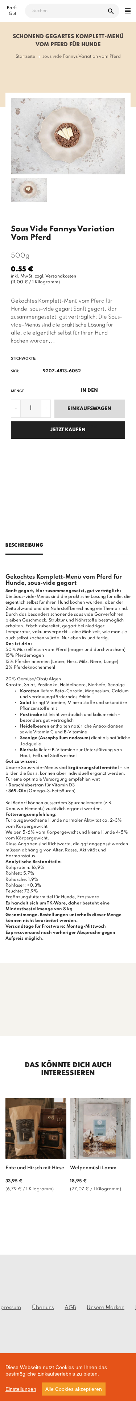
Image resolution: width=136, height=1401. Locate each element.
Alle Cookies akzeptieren (73, 1389)
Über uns (43, 1307)
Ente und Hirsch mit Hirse (34, 1168)
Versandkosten (60, 276)
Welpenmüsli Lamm (93, 1168)
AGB (70, 1307)
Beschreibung (24, 545)
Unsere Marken (105, 1307)
